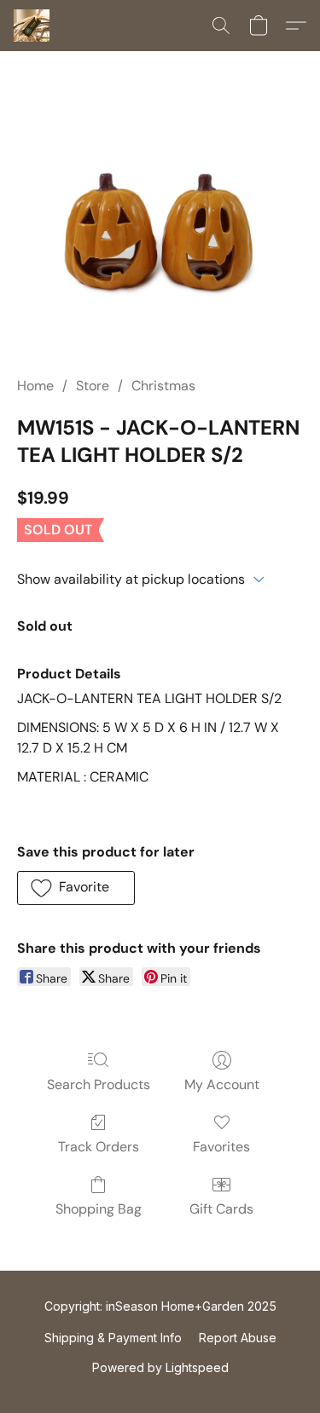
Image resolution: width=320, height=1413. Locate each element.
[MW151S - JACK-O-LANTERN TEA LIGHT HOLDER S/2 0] (160, 234)
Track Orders (98, 1147)
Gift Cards (221, 1209)
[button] (33, 25)
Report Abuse (237, 1337)
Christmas (163, 386)
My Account (221, 1084)
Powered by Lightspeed (160, 1367)
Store (92, 386)
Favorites (221, 1147)
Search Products (98, 1084)
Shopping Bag (98, 1209)
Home (35, 386)
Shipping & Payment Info (113, 1337)
